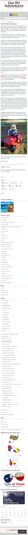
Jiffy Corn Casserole (6, 386)
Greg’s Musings (5, 336)
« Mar (2, 517)
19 (10, 514)
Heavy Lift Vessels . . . (6, 217)
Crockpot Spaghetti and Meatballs (9, 359)
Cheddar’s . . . (4, 257)
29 (21, 515)
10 (2, 512)
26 (10, 515)
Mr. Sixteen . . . (5, 220)
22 (21, 514)
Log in (3, 288)
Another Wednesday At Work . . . (8, 242)
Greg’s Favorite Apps (6, 305)
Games (3, 310)
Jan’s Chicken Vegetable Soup (8, 373)
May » (5, 517)
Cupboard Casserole (6, 361)
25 (6, 515)
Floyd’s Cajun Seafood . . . (7, 282)
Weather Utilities (5, 328)
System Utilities (5, 323)
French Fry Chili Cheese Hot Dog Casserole (11, 364)
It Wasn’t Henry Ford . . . (7, 338)
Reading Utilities (5, 319)
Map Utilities (5, 317)
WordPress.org (5, 294)
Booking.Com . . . (5, 253)
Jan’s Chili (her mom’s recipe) (8, 375)
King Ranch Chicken (6, 388)
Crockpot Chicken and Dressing (9, 357)
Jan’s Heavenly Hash (6, 377)
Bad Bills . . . (4, 273)
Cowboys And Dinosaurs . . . (7, 275)
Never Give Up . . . (5, 269)
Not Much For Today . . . (7, 246)
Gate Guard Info (5, 302)
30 (25, 515)
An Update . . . (5, 228)
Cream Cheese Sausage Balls (8, 355)
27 (14, 515)
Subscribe (22, 531)
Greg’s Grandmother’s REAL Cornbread (10, 334)
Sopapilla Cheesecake (7, 399)
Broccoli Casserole (6, 344)
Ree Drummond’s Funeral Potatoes (9, 395)
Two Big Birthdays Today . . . (8, 278)
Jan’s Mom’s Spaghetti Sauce (8, 379)
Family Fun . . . (5, 280)
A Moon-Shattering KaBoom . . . (8, 266)
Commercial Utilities (6, 308)
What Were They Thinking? (7, 414)
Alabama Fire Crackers (7, 341)
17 (2, 514)
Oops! (3, 240)
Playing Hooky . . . (5, 237)
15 (21, 512)
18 (6, 514)
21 (18, 514)
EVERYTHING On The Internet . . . (9, 222)
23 (25, 514)
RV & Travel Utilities (6, 321)
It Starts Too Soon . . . (6, 264)
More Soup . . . (5, 235)
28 (18, 515)
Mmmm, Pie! (4, 260)
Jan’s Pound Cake (6, 382)
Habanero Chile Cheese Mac (8, 368)
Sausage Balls (5, 397)
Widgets (4, 330)
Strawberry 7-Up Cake (7, 406)
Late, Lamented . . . (6, 231)
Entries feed (4, 290)
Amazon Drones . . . (6, 224)
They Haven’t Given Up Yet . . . (8, 249)
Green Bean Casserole (7, 366)
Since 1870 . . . (5, 412)
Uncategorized (10, 21)
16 (25, 512)
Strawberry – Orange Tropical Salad (9, 404)
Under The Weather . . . (6, 271)
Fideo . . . (4, 233)
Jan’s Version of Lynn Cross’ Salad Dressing (11, 384)
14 (18, 512)
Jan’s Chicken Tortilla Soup (8, 370)
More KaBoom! (5, 262)
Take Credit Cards (6, 326)
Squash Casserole (6, 402)
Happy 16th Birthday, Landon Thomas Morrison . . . (12, 226)
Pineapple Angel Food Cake (8, 393)
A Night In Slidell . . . (6, 300)
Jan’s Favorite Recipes (6, 340)
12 (10, 512)
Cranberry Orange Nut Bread (8, 352)
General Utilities (5, 312)
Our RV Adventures (14, 4)
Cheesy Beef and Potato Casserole (9, 346)
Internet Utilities (5, 315)
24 (2, 515)
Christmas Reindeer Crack (7, 348)
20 (14, 514)
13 (14, 512)
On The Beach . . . (5, 410)
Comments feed (5, 292)
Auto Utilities (5, 306)
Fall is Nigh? (4, 251)
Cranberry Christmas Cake (7, 350)
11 (6, 512)
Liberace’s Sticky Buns (7, 390)
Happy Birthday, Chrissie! (7, 244)
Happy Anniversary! (6, 255)
